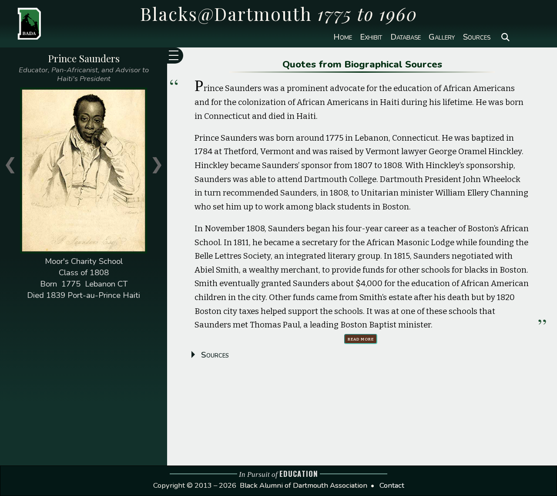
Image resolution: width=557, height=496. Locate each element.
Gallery (442, 37)
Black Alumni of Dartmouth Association (303, 485)
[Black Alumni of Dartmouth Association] (22, 22)
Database (405, 37)
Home (342, 37)
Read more (361, 338)
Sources (476, 37)
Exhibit (371, 37)
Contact (391, 485)
